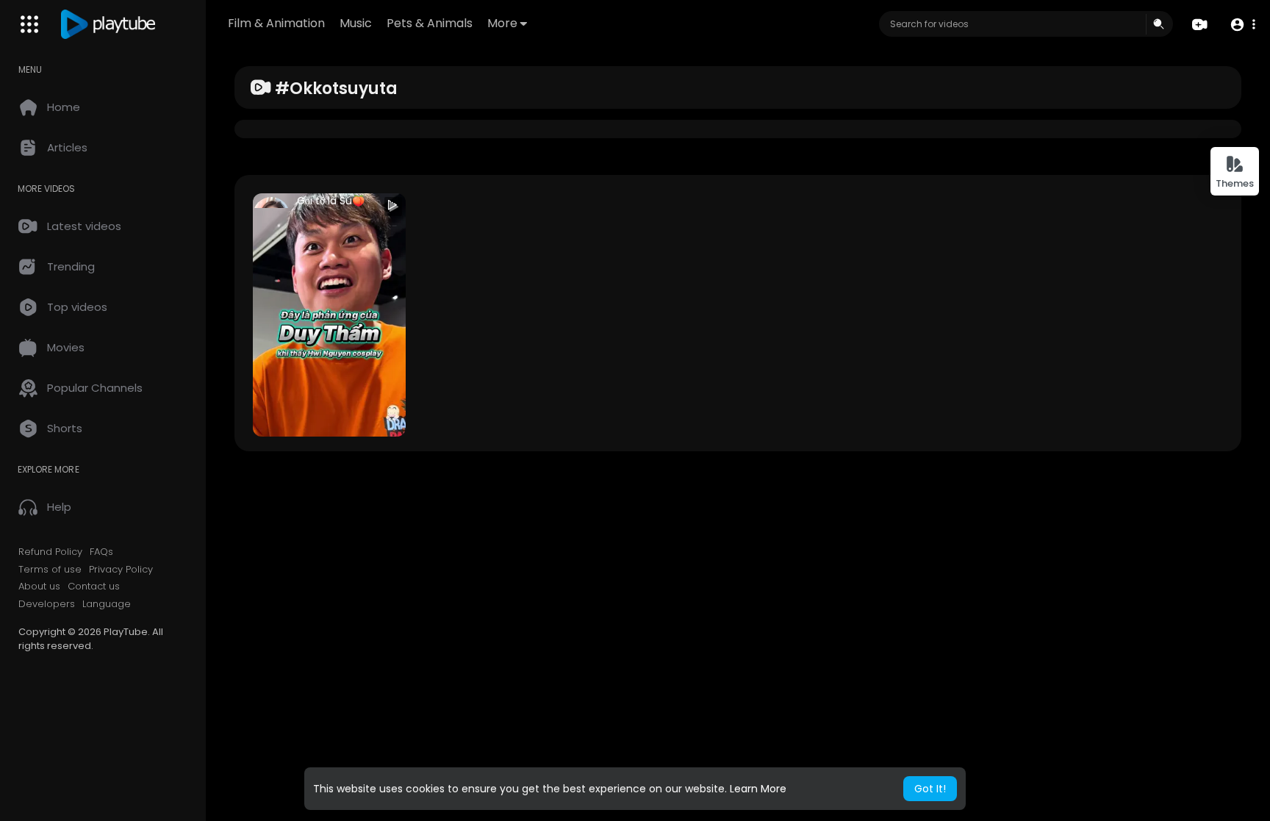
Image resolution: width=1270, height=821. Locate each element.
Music (356, 23)
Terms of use (50, 569)
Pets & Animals (430, 23)
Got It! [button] (930, 788)
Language (106, 604)
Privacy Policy (121, 569)
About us (39, 586)
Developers (46, 604)
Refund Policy (50, 552)
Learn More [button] (758, 788)
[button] (1242, 24)
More (502, 23)
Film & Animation (276, 23)
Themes (1235, 183)
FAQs (101, 552)
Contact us (94, 586)
